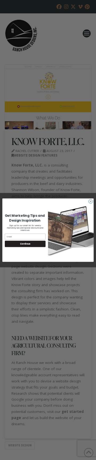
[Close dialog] (91, 201)
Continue (25, 243)
